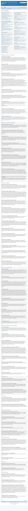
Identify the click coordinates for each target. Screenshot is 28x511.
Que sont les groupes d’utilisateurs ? (18, 14)
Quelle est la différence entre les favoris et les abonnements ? (19, 38)
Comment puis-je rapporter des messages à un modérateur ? (6, 41)
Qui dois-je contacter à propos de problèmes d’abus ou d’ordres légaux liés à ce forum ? (20, 48)
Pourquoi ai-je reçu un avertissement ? (5, 40)
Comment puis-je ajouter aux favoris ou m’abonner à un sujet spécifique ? (20, 39)
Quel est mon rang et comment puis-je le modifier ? (6, 28)
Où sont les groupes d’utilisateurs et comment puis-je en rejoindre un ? (20, 15)
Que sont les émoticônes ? (4, 48)
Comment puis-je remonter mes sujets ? (5, 44)
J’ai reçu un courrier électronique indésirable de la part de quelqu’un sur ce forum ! (20, 24)
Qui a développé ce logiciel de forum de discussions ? (20, 46)
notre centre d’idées (19, 481)
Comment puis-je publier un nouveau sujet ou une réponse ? (6, 33)
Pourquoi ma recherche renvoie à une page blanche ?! (20, 33)
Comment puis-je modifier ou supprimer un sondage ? (7, 38)
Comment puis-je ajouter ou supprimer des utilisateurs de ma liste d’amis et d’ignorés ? (20, 28)
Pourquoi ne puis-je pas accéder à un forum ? (6, 39)
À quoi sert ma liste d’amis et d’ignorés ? (18, 27)
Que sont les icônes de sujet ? (4, 52)
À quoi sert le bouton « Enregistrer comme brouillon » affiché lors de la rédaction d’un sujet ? (7, 43)
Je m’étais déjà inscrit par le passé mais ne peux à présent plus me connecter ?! (6, 17)
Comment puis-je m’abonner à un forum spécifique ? (20, 40)
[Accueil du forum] (4, 2)
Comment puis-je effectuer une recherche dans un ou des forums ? (20, 31)
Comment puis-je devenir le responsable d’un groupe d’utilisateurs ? (20, 17)
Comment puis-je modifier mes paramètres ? (6, 21)
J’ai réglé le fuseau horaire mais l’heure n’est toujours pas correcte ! (7, 24)
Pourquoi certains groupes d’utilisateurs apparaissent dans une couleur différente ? (20, 18)
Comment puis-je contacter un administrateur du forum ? (20, 49)
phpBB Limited (20, 474)
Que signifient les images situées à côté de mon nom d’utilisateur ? (7, 27)
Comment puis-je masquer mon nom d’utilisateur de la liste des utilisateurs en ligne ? (7, 22)
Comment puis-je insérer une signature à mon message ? (6, 35)
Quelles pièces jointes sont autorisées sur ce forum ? (20, 43)
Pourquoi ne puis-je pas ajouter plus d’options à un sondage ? (6, 37)
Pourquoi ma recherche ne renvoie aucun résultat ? (19, 32)
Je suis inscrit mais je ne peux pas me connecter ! (6, 15)
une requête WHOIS (21, 487)
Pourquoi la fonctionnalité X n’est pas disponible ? (19, 47)
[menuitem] (5, 7)
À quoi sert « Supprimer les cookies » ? (5, 19)
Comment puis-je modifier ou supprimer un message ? (7, 34)
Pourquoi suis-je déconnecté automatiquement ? (6, 18)
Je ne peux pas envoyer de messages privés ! (19, 22)
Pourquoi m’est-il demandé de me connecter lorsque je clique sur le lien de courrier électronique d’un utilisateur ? (7, 30)
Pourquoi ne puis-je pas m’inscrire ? (5, 14)
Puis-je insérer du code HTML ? (4, 47)
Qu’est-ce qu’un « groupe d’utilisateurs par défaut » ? (20, 19)
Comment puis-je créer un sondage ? (5, 36)
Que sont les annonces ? (4, 50)
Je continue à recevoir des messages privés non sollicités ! (19, 23)
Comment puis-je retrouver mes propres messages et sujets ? (20, 35)
